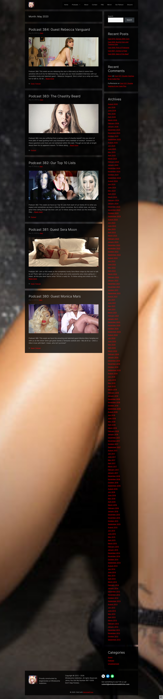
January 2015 (113, 550)
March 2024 (112, 197)
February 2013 (113, 624)
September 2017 (114, 447)
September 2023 (114, 216)
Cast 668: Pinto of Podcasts (118, 48)
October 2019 (113, 367)
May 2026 (112, 114)
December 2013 (114, 592)
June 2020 (112, 341)
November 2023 (114, 210)
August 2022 (113, 258)
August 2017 (112, 450)
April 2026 (112, 117)
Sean (110, 76)
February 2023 (113, 239)
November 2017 (114, 441)
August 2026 (113, 104)
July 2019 (111, 377)
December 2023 (114, 207)
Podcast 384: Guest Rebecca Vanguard (59, 29)
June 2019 (112, 380)
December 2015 (114, 515)
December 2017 (114, 438)
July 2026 (111, 107)
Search (110, 16)
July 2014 (111, 569)
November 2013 (114, 595)
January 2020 (113, 357)
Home (66, 5)
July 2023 (111, 223)
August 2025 (113, 143)
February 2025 (113, 162)
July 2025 (111, 146)
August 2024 (113, 181)
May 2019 (111, 383)
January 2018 (113, 434)
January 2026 (113, 127)
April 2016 (112, 502)
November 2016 (114, 479)
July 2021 (111, 300)
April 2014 (112, 579)
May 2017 (111, 460)
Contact (94, 5)
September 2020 (114, 332)
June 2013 (112, 611)
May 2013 (111, 614)
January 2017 (113, 473)
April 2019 (112, 386)
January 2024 (113, 203)
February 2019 (113, 393)
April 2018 (111, 425)
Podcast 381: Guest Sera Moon (53, 229)
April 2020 (112, 348)
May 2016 (111, 499)
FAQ (102, 5)
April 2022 (112, 271)
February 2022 (113, 277)
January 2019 (113, 396)
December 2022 (114, 245)
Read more (50, 79)
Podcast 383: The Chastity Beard (54, 96)
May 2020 (112, 345)
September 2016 (114, 486)
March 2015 (112, 543)
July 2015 (111, 531)
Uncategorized (113, 664)
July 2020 (111, 338)
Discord (129, 5)
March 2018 (112, 428)
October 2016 (113, 482)
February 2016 (113, 508)
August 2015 (112, 527)
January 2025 (113, 165)
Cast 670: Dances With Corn (118, 39)
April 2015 (111, 540)
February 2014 (113, 585)
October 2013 (113, 598)
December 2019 (114, 361)
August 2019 (113, 373)
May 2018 (111, 422)
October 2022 (113, 252)
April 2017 (111, 463)
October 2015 (113, 521)
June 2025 (112, 149)
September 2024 (114, 178)
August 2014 (113, 566)
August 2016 (113, 489)
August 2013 (113, 604)
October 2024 (113, 175)
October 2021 (113, 290)
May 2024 (112, 191)
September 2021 (114, 293)
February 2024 (113, 200)
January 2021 (113, 319)
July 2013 (111, 608)
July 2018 (111, 415)
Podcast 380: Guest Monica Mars (55, 296)
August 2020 (113, 335)
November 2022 (114, 248)
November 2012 (114, 633)
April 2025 (112, 155)
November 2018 (114, 402)
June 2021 (112, 303)
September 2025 (114, 139)
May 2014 (111, 575)
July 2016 (111, 492)
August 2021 (112, 296)
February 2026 (113, 123)
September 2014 (114, 563)
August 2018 (112, 412)
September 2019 (114, 370)
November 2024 (114, 171)
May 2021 (111, 306)
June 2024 (112, 187)
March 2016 (112, 505)
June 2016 (112, 495)
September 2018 (114, 409)
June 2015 (112, 534)
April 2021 (111, 309)
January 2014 (113, 588)
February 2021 (113, 316)
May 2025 (111, 152)
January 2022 (113, 280)
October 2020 (113, 329)
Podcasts (75, 5)
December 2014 (114, 553)
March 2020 (112, 351)
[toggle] (161, 697)
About (86, 5)
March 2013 (112, 620)
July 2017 (111, 454)
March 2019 (112, 389)
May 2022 (111, 268)
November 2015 (114, 518)
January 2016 (113, 511)
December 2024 (114, 168)
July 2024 (111, 184)
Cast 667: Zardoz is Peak (117, 51)
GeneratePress (88, 692)
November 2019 (114, 364)
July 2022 (111, 261)
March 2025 (112, 159)
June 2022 (112, 264)
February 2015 (113, 547)
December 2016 (114, 476)
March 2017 (112, 466)
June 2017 (112, 457)
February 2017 (113, 470)
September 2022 (114, 255)
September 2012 (114, 640)
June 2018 (112, 418)
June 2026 (112, 110)
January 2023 (113, 242)
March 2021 (112, 313)
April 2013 (112, 617)
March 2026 (112, 120)
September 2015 (114, 524)
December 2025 (114, 130)
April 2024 (112, 194)
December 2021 (114, 284)
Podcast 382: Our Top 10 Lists (52, 163)
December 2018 (114, 399)
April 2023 (112, 232)
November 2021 (114, 287)
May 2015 (111, 537)
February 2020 (113, 354)
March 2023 (112, 236)
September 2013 (114, 601)
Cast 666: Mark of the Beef (118, 54)
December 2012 (114, 630)
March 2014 (112, 582)
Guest (33, 83)
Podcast (38, 83)
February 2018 (113, 431)
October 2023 (113, 213)
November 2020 (114, 325)
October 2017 (113, 444)
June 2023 (112, 226)
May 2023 (112, 229)
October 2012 (113, 636)
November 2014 (114, 556)
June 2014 (112, 572)
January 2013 (113, 627)
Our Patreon (119, 5)
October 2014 (113, 559)
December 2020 (114, 322)
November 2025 (114, 133)
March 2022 (112, 274)
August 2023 (113, 220)
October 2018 (113, 406)
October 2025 (113, 136)
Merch (109, 5)
